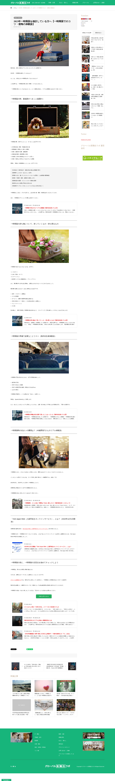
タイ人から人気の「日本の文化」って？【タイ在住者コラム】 (41, 607)
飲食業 (36, 740)
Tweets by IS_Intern (86, 139)
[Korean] (88, 19)
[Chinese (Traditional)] (84, 19)
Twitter (11, 766)
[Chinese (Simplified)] (82, 19)
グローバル (86, 2)
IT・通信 (37, 734)
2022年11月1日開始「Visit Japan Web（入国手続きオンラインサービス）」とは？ (47, 546)
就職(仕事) (75, 2)
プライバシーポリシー (64, 747)
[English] (86, 19)
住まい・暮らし (63, 2)
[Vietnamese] (90, 19)
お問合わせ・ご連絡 (98, 2)
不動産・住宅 (38, 737)
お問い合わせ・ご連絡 (64, 750)
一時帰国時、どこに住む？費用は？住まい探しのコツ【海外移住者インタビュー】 (47, 503)
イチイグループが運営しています (66, 754)
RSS (15, 766)
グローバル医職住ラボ (16, 580)
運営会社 (61, 744)
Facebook (13, 766)
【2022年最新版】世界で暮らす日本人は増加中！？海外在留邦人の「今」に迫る (47, 633)
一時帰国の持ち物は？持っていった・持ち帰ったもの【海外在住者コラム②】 (46, 320)
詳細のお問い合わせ (44, 596)
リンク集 (37, 750)
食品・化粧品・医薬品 (40, 747)
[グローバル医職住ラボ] (20, 2)
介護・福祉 (37, 744)
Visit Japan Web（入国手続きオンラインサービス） (35, 528)
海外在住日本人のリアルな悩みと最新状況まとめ (38, 620)
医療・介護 (52, 2)
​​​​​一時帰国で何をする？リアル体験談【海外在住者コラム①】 (41, 208)
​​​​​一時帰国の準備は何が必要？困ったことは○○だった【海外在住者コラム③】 (45, 414)
